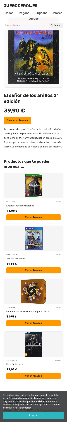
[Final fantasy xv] (33, 344)
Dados (9, 13)
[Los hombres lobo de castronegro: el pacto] (33, 291)
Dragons (23, 13)
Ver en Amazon (33, 217)
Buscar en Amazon (17, 120)
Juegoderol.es (20, 5)
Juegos (33, 18)
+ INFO (58, 202)
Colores (57, 13)
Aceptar (33, 415)
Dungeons (40, 13)
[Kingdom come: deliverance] (33, 185)
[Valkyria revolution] (33, 238)
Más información (23, 407)
